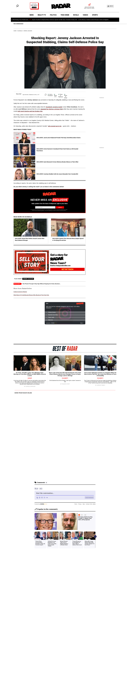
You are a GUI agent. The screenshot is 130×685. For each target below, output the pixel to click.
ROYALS (76, 15)
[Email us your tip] (34, 9)
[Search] (18, 6)
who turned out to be (54, 126)
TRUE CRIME (65, 15)
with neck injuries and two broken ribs (30, 111)
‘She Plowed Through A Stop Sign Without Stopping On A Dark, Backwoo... (41, 283)
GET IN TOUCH (67, 269)
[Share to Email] (65, 94)
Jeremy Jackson (28, 30)
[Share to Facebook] (50, 94)
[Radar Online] (61, 6)
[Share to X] (55, 94)
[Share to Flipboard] (60, 94)
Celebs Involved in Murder (20, 291)
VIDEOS (85, 15)
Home (15, 30)
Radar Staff (18, 93)
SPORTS (95, 15)
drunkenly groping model (54, 107)
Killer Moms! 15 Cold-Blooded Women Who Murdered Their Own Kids (31, 295)
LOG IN (111, 6)
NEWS (32, 15)
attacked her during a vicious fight (52, 109)
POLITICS (53, 15)
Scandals (19, 30)
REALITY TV (42, 15)
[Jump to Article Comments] (45, 94)
